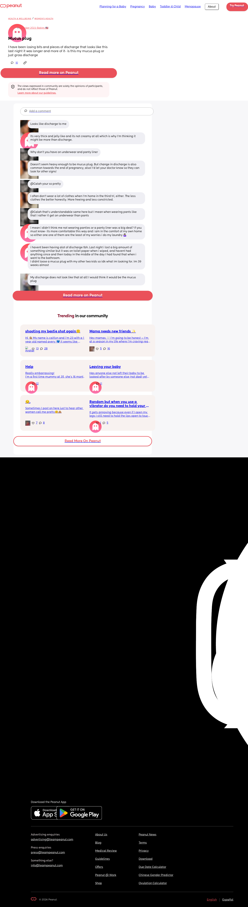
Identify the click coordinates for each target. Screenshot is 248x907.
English (212, 900)
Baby (152, 6)
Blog (98, 843)
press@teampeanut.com (48, 852)
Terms (143, 843)
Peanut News (147, 834)
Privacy (144, 851)
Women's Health (43, 19)
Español (227, 900)
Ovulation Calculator (153, 883)
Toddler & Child (170, 6)
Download (146, 859)
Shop (98, 883)
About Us (101, 834)
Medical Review (106, 851)
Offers (99, 867)
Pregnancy (137, 6)
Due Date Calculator (152, 867)
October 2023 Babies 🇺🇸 (34, 28)
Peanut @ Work (105, 875)
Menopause (193, 6)
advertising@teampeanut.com (52, 839)
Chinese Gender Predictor (156, 875)
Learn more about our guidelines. (37, 93)
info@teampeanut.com (47, 865)
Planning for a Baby (113, 6)
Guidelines (102, 859)
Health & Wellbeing (19, 19)
